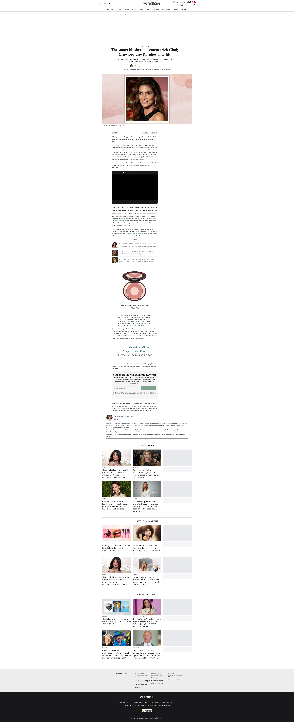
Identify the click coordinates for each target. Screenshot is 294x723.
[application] (135, 187)
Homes (127, 9)
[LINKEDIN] (118, 419)
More (183, 9)
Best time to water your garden (123, 14)
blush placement (152, 157)
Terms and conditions (158, 702)
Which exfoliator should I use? (179, 14)
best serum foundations (150, 218)
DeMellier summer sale (197, 14)
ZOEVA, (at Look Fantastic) (137, 325)
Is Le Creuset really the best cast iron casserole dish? (142, 681)
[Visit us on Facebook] (188, 2)
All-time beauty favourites (141, 675)
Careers (137, 705)
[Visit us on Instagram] (192, 2)
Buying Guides (166, 9)
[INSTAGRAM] (115, 419)
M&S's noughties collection (159, 14)
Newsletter (154, 132)
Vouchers (137, 687)
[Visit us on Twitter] (190, 2)
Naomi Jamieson (140, 66)
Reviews (176, 9)
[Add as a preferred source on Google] (147, 710)
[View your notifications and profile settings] (109, 3)
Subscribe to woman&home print (175, 675)
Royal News (155, 9)
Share (115, 132)
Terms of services (131, 392)
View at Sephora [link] (134, 312)
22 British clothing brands (141, 684)
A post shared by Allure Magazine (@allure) (135, 349)
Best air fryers (155, 677)
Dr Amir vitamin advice (142, 14)
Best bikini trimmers (156, 675)
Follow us (147, 132)
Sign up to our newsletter (174, 679)
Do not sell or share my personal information (155, 705)
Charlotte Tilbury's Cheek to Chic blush (137, 233)
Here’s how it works (165, 69)
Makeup (149, 46)
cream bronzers (119, 220)
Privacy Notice (116, 393)
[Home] (108, 9)
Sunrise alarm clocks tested (142, 677)
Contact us (146, 702)
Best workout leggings (157, 680)
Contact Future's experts (134, 702)
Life (148, 9)
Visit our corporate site (168, 717)
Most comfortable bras (157, 683)
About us (122, 702)
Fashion (112, 9)
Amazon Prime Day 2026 (105, 14)
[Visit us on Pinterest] (195, 2)
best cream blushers (124, 145)
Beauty (120, 9)
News (162, 66)
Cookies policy (129, 705)
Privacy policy (170, 702)
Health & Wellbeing (138, 9)
